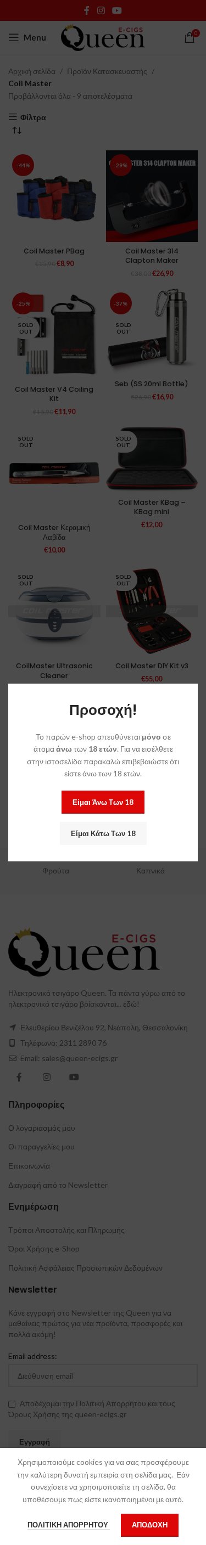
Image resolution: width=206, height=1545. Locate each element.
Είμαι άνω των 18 (103, 802)
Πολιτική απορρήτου (68, 1524)
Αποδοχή (150, 1524)
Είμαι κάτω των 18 (103, 833)
